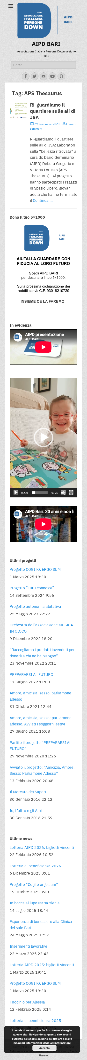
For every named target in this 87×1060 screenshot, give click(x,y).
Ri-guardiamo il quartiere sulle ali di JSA (52, 111)
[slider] (40, 492)
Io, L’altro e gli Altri (26, 810)
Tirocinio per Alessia (27, 1002)
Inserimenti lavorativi (28, 946)
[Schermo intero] (71, 492)
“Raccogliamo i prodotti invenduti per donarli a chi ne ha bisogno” (42, 653)
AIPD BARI (46, 44)
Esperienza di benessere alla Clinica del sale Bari (41, 924)
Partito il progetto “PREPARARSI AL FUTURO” (40, 745)
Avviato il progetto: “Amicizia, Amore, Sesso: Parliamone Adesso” (42, 770)
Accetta (44, 1048)
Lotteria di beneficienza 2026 (35, 866)
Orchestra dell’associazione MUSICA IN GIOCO (41, 628)
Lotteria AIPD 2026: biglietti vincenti (42, 847)
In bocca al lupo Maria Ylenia (35, 903)
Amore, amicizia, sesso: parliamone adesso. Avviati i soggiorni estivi (41, 721)
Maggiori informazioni (57, 1043)
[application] (43, 437)
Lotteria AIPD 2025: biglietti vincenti (42, 964)
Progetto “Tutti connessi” (32, 587)
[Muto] (63, 492)
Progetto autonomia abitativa (35, 606)
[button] (43, 437)
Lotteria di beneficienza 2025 (35, 1020)
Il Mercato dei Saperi (28, 791)
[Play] (16, 492)
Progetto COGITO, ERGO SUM (35, 569)
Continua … (43, 200)
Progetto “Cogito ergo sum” (34, 884)
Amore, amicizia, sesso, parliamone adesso (40, 696)
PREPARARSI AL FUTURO (31, 674)
